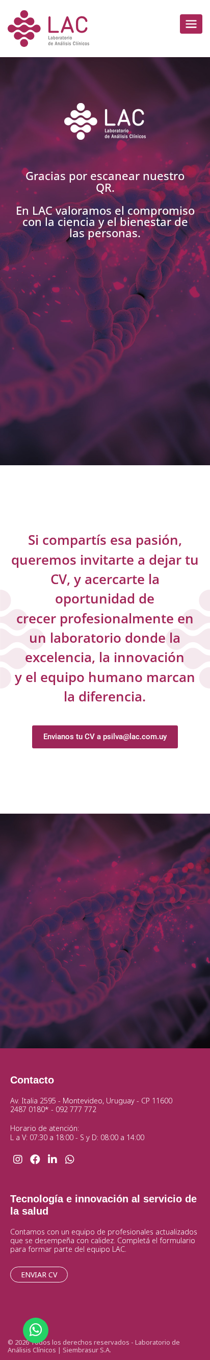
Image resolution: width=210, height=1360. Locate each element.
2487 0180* (29, 1109)
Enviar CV (39, 1274)
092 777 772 (76, 1109)
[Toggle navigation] (191, 24)
